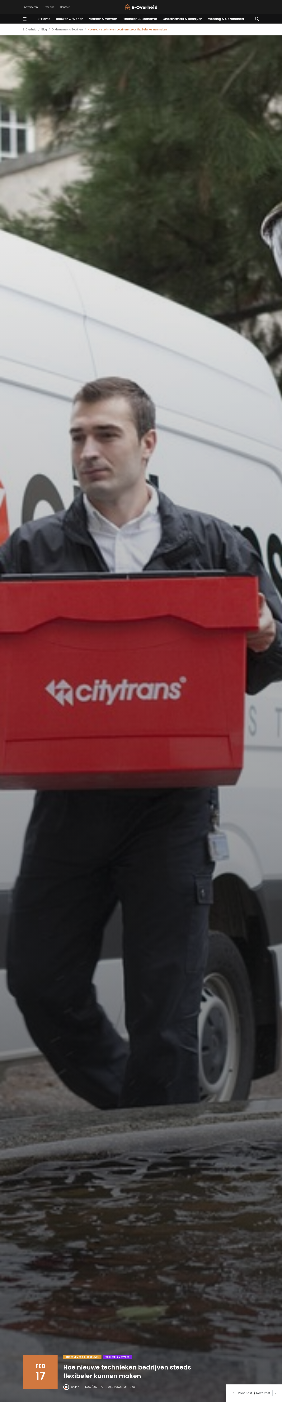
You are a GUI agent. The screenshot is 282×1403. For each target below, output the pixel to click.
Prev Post (245, 1393)
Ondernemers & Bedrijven (182, 19)
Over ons (49, 7)
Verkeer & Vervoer (103, 19)
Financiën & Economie (140, 19)
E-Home (44, 19)
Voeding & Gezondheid (226, 19)
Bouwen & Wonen (69, 19)
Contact (65, 7)
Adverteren (31, 7)
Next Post (263, 1393)
